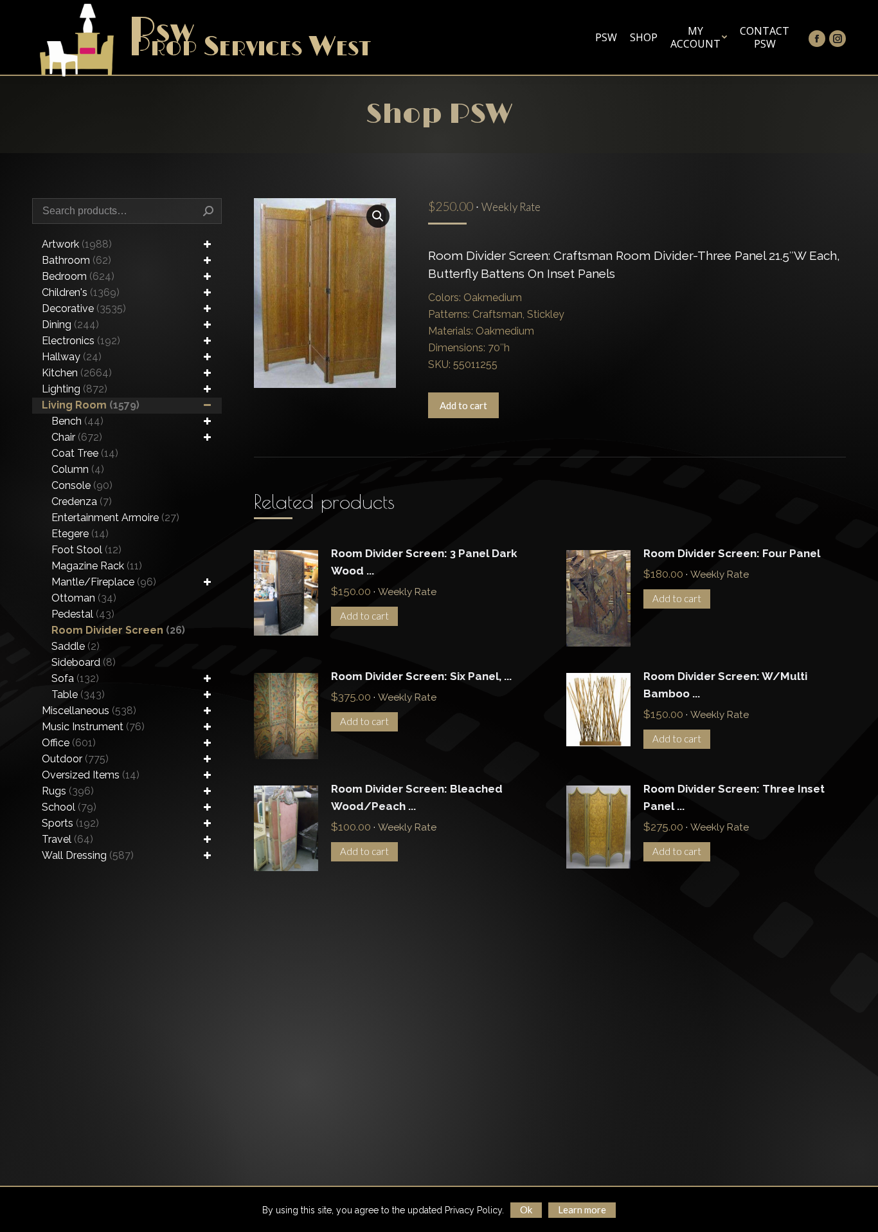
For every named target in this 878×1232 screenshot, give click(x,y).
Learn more (582, 1209)
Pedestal (82, 614)
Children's (81, 292)
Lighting (74, 389)
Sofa (75, 678)
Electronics (81, 341)
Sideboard (83, 662)
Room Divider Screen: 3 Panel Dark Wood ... (424, 562)
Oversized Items (90, 775)
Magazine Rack (96, 566)
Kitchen (77, 373)
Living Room (90, 405)
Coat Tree (84, 453)
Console (81, 485)
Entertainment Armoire (115, 517)
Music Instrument (93, 727)
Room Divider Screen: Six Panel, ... (421, 676)
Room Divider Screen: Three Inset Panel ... (734, 797)
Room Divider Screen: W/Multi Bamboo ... (725, 685)
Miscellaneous (89, 710)
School (69, 807)
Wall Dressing (88, 855)
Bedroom (78, 276)
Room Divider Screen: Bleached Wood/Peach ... (417, 797)
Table (78, 694)
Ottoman (83, 598)
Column (77, 469)
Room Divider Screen (118, 630)
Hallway (72, 357)
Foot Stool (86, 550)
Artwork (77, 244)
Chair (76, 437)
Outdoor (75, 759)
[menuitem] (606, 37)
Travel (67, 839)
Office (69, 743)
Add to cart (463, 405)
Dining (70, 324)
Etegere (80, 534)
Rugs (68, 791)
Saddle (75, 646)
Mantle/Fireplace (103, 582)
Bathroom (76, 260)
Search (208, 211)
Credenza (81, 501)
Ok (526, 1209)
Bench (77, 421)
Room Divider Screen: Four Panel (731, 553)
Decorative (84, 308)
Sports (70, 823)
